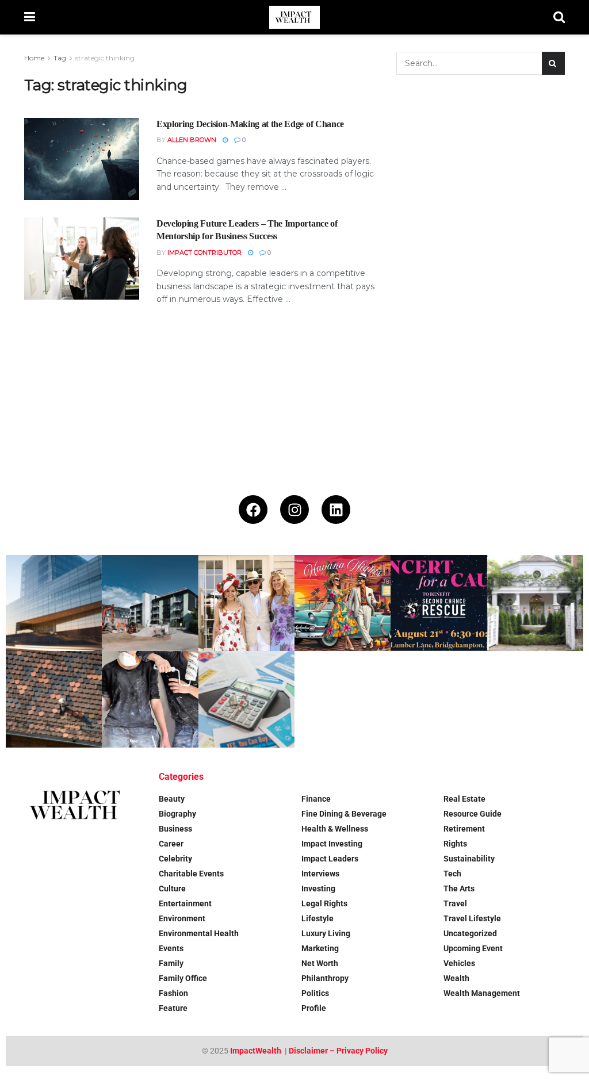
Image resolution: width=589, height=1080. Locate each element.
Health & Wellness (334, 828)
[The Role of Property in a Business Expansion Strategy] (54, 603)
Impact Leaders (329, 858)
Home (34, 57)
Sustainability (469, 858)
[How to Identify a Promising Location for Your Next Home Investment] (246, 699)
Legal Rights (324, 903)
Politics (315, 993)
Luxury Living (325, 933)
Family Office (183, 978)
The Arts (459, 888)
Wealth (456, 978)
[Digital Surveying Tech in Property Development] (150, 603)
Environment (182, 918)
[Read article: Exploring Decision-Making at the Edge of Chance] (81, 159)
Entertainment (185, 903)
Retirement (464, 828)
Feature (173, 1008)
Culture (172, 888)
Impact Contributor (204, 252)
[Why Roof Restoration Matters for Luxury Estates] (54, 699)
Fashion (173, 993)
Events (171, 948)
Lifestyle (317, 918)
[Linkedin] (336, 509)
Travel (455, 903)
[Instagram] (294, 509)
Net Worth (319, 963)
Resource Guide (472, 813)
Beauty (172, 798)
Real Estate (464, 798)
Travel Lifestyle (472, 918)
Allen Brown (191, 140)
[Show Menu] (29, 17)
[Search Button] (559, 17)
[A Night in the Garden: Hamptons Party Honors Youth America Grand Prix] (535, 603)
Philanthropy (325, 978)
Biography (177, 813)
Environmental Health (199, 933)
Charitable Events (191, 873)
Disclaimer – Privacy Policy (338, 1050)
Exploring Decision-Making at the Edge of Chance (250, 124)
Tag (59, 57)
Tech (452, 873)
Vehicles (459, 963)
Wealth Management (481, 993)
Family (171, 963)
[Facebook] (253, 509)
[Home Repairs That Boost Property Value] (150, 699)
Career (171, 843)
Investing (318, 888)
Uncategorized (470, 933)
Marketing (320, 948)
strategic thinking (105, 57)
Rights (455, 843)
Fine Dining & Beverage (344, 813)
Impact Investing (331, 843)
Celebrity (175, 858)
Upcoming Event (473, 948)
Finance (316, 798)
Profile (313, 1008)
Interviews (320, 873)
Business (175, 828)
